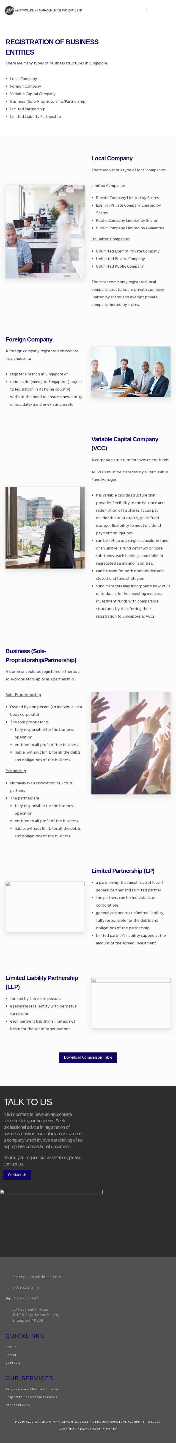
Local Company (23, 79)
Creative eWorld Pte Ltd (97, 1429)
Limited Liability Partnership (35, 117)
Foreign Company (25, 86)
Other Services (18, 1405)
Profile (11, 1347)
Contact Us (17, 1175)
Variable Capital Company (32, 94)
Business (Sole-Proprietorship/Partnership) (48, 101)
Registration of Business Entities (33, 1389)
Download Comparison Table (88, 1057)
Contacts (13, 1362)
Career (11, 1355)
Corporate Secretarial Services (31, 1397)
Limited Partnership (27, 109)
